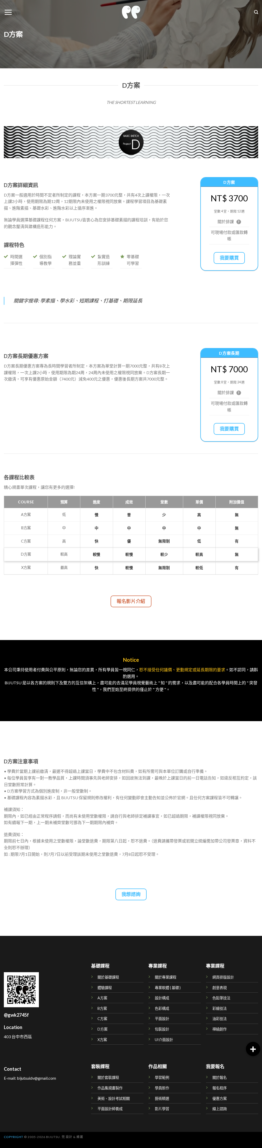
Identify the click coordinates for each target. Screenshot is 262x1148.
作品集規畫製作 (110, 1088)
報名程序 (219, 1088)
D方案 (102, 1029)
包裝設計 (162, 1029)
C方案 (102, 1018)
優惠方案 (219, 1098)
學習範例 (162, 1077)
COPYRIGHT (13, 1137)
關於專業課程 (165, 977)
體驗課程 (104, 987)
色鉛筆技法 (221, 998)
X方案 (102, 1039)
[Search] (256, 12)
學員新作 (162, 1088)
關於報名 (219, 1077)
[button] (253, 1049)
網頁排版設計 (223, 977)
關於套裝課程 (108, 1077)
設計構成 (162, 998)
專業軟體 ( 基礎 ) (168, 987)
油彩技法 (219, 1018)
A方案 (102, 998)
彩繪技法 (219, 1008)
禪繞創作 (219, 1029)
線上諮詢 (219, 1109)
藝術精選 (162, 1098)
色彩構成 (162, 1008)
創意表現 (219, 987)
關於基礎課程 (108, 977)
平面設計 (162, 1018)
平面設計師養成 (110, 1109)
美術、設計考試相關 (113, 1098)
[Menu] (8, 12)
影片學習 (162, 1109)
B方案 (102, 1008)
